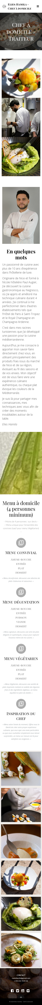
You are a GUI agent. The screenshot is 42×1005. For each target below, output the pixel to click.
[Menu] (38, 6)
